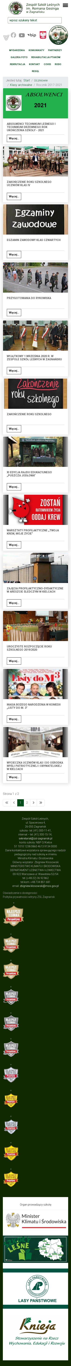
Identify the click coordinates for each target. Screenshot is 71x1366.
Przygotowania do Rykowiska (29, 298)
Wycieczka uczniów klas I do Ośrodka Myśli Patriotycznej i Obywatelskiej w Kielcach (35, 766)
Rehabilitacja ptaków (45, 57)
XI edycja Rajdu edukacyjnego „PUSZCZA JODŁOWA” (29, 474)
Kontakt (34, 64)
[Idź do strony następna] (33, 802)
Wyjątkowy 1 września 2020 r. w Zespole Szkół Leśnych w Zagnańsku (34, 358)
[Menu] (62, 7)
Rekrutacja (17, 64)
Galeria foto (19, 57)
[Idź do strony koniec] (41, 802)
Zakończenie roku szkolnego (29, 414)
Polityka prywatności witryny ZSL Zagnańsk (29, 896)
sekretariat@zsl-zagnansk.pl (35, 838)
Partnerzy (55, 50)
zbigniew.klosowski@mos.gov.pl (39, 885)
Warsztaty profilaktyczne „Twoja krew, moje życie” (33, 532)
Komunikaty (36, 50)
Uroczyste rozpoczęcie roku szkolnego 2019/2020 (29, 648)
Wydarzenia (17, 50)
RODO (58, 64)
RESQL (35, 71)
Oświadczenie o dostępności (20, 892)
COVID (47, 64)
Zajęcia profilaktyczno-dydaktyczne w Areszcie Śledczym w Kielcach (35, 590)
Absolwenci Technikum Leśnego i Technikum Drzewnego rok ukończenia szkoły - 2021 (31, 127)
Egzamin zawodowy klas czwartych (34, 240)
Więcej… (14, 138)
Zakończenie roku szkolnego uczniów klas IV (29, 183)
